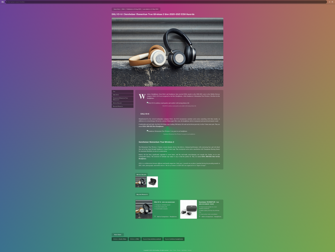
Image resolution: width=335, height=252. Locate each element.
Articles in (119, 239)
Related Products (118, 106)
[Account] (332, 2)
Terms (174, 250)
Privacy (178, 250)
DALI (123, 9)
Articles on (134, 239)
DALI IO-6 (116, 94)
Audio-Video (117, 9)
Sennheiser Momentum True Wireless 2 (120, 98)
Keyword (152, 239)
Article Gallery (117, 103)
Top (114, 91)
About (171, 250)
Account (189, 250)
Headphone (173, 216)
